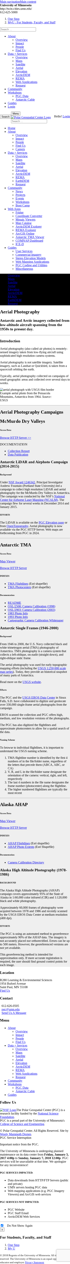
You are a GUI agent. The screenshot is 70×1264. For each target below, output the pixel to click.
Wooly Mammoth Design (15, 1134)
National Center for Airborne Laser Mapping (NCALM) (32, 498)
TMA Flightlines (18, 583)
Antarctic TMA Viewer (30, 237)
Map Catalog (24, 223)
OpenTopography (17, 526)
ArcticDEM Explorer (29, 226)
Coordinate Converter (29, 216)
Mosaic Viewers (25, 219)
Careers (20, 149)
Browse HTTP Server (13, 568)
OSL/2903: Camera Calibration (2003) (31, 609)
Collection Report (19, 451)
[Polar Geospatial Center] (31, 117)
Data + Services (17, 53)
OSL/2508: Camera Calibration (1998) (31, 606)
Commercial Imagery (28, 254)
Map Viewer (7, 561)
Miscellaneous (24, 268)
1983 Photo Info (18, 613)
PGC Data (22, 96)
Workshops (15, 92)
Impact (20, 43)
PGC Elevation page (51, 522)
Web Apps (14, 209)
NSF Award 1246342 (22, 482)
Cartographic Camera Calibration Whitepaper (35, 620)
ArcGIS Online (25, 233)
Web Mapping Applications (32, 261)
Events (20, 198)
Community (15, 89)
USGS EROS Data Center (38, 697)
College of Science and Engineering (22, 1124)
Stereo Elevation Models (31, 258)
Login (11, 106)
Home (11, 128)
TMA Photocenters (19, 587)
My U (11, 1248)
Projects (20, 195)
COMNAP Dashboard (29, 240)
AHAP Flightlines (19, 843)
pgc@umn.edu (11, 1009)
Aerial (19, 68)
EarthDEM (22, 180)
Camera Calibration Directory (26, 862)
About (12, 36)
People (20, 46)
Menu (16, 113)
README (14, 602)
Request (20, 85)
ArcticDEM (23, 75)
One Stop (13, 19)
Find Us (20, 50)
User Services (24, 251)
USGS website (32, 682)
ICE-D (20, 244)
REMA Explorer (26, 230)
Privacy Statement (34, 1262)
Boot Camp (23, 205)
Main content (28, 1)
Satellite (20, 64)
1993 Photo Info (18, 617)
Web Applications (26, 82)
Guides (12, 103)
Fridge (20, 212)
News (19, 191)
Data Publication (18, 454)
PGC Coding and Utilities (31, 265)
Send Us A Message (14, 1013)
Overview (22, 39)
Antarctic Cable (25, 99)
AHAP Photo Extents (21, 846)
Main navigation (10, 1)
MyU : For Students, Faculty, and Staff (31, 22)
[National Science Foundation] (8, 1110)
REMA (20, 78)
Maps (19, 61)
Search (6, 116)
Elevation (21, 71)
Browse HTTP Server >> (15, 437)
